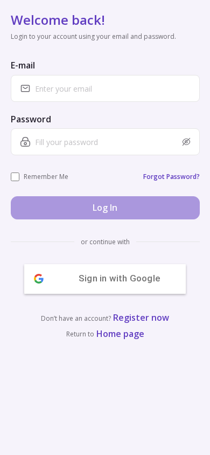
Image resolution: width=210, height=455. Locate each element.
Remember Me (46, 176)
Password (31, 119)
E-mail (23, 65)
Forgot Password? (171, 176)
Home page (120, 334)
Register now (141, 317)
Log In (105, 207)
